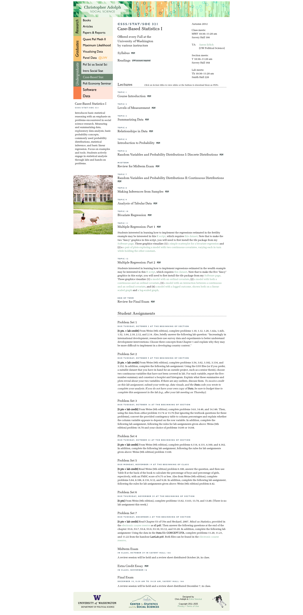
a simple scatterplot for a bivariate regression (193, 244)
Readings (125, 60)
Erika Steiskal (195, 599)
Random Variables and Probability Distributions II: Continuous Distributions (171, 178)
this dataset (191, 236)
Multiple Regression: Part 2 (137, 262)
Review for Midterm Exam (136, 166)
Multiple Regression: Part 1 (137, 227)
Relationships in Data (133, 131)
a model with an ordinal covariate (170, 279)
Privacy (181, 606)
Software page (126, 244)
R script (161, 236)
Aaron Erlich (206, 45)
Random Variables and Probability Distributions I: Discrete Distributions (168, 154)
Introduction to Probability (136, 143)
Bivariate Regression (132, 215)
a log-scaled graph (148, 290)
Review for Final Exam (134, 301)
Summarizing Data (131, 119)
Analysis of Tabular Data (135, 203)
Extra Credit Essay (131, 566)
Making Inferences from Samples (141, 191)
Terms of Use (193, 606)
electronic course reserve (136, 525)
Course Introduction (132, 96)
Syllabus (124, 53)
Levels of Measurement (134, 108)
